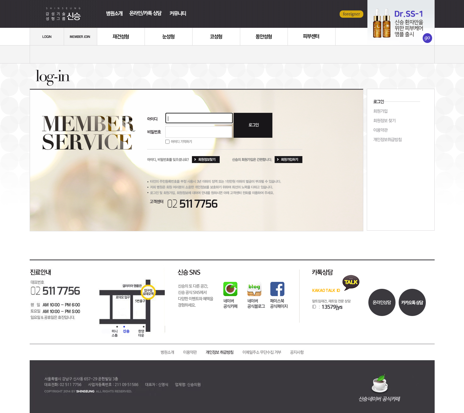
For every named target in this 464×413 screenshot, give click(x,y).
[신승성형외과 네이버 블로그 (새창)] (256, 292)
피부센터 (312, 36)
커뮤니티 (179, 8)
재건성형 (121, 36)
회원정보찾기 (400, 121)
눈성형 (169, 36)
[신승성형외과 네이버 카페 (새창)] (228, 292)
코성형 (216, 36)
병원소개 (112, 8)
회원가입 (80, 36)
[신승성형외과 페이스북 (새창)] (278, 292)
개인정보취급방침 (400, 140)
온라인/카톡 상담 (147, 8)
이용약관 (400, 130)
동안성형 (264, 36)
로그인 (47, 36)
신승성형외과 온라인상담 (400, 22)
